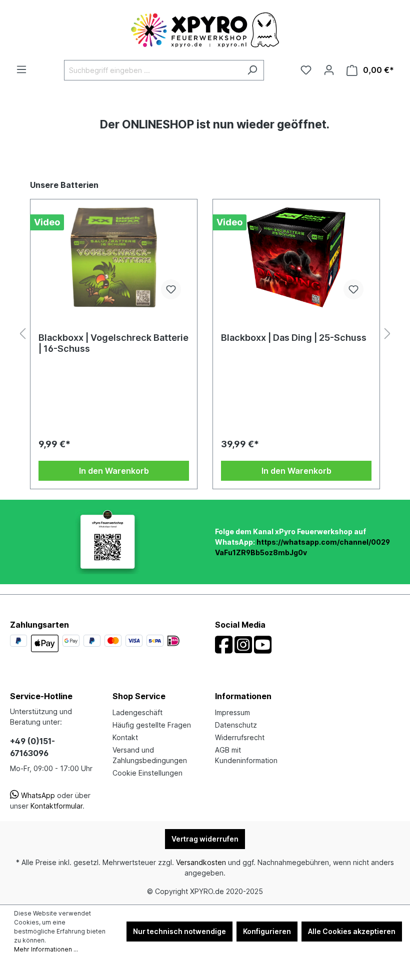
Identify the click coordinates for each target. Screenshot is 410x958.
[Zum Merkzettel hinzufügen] (171, 289)
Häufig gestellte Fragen (151, 725)
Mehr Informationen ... (46, 949)
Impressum (232, 712)
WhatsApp (37, 795)
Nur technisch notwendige (179, 931)
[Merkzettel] (306, 69)
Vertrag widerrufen (205, 839)
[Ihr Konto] (329, 69)
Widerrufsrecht (239, 737)
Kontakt (125, 737)
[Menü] (21, 69)
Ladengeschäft (137, 712)
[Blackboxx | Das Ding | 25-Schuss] (296, 257)
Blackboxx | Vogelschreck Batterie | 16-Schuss (113, 343)
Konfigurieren (267, 931)
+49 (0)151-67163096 (32, 747)
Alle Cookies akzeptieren (352, 931)
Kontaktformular (56, 806)
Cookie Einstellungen (147, 773)
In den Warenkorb (114, 471)
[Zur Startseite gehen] (205, 30)
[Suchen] (252, 70)
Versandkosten (201, 862)
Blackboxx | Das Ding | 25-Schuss (293, 337)
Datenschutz (236, 725)
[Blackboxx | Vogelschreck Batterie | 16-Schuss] (113, 257)
